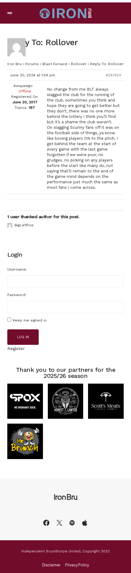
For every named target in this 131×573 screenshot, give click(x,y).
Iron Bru (14, 64)
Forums (32, 64)
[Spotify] (72, 523)
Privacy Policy (77, 565)
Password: (16, 295)
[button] (10, 13)
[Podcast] (85, 523)
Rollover (79, 64)
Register (16, 348)
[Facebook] (46, 523)
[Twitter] (59, 523)
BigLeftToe (24, 225)
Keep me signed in (30, 320)
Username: (17, 269)
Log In (23, 337)
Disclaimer (51, 565)
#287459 (113, 75)
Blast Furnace (54, 64)
